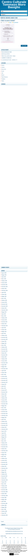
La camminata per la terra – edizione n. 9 (9, 59)
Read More (24, 45)
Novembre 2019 (4, 362)
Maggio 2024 (4, 312)
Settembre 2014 (5, 415)
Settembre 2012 (5, 450)
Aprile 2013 (4, 438)
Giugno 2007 (4, 513)
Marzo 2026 (4, 278)
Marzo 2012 (4, 456)
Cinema (3, 67)
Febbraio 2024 (4, 317)
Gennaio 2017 (4, 390)
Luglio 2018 (4, 370)
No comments (15, 22)
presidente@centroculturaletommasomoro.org (14, 531)
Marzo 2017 (4, 388)
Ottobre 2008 (4, 505)
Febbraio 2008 (4, 511)
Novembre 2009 (4, 491)
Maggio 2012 (4, 454)
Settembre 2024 (5, 310)
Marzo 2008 (4, 509)
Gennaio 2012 (4, 460)
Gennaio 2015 (4, 409)
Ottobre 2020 (4, 356)
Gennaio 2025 (4, 302)
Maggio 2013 (4, 437)
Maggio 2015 (4, 405)
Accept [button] (11, 554)
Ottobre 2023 (4, 323)
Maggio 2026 (4, 274)
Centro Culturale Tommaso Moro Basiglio (14, 4)
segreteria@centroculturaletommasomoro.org (14, 533)
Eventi (10, 22)
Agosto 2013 (4, 431)
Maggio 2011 (4, 472)
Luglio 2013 (4, 433)
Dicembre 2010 (4, 476)
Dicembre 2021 (4, 349)
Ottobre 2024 (4, 308)
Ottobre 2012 (4, 448)
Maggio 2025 (4, 296)
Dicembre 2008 (4, 503)
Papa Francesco (5, 76)
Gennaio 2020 (4, 360)
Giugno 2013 (4, 435)
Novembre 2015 (4, 403)
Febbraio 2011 (4, 474)
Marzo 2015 (4, 407)
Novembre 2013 (4, 425)
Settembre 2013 (5, 429)
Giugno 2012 (4, 452)
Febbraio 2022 (4, 347)
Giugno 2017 (4, 384)
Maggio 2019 (4, 366)
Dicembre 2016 (4, 392)
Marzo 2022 (4, 345)
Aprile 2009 (4, 501)
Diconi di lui (4, 69)
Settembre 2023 (5, 325)
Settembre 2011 (4, 468)
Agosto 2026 (4, 272)
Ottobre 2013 (4, 427)
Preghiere (3, 78)
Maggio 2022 (4, 343)
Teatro (3, 80)
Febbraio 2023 (4, 335)
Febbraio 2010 (4, 485)
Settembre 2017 (5, 382)
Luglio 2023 (4, 327)
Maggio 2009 (4, 499)
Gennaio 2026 (4, 282)
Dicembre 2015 (4, 401)
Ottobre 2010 (4, 478)
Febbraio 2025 (4, 300)
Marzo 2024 (4, 315)
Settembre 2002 (5, 515)
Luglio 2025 (4, 292)
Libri (2, 73)
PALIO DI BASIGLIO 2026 (7, 52)
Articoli (3, 65)
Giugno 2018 (4, 372)
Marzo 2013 (4, 440)
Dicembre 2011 (4, 462)
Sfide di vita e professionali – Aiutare (8, 55)
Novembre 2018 (4, 368)
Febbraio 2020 (4, 358)
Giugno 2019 (4, 364)
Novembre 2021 (4, 351)
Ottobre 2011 (4, 466)
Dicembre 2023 (4, 321)
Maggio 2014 (4, 417)
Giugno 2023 (4, 329)
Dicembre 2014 (4, 411)
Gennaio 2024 (4, 319)
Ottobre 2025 (4, 288)
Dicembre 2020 (4, 354)
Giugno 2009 (4, 497)
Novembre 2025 (4, 286)
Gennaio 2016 (4, 399)
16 (25, 541)
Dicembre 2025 (4, 284)
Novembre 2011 (4, 464)
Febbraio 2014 (4, 421)
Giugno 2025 (4, 294)
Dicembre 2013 (4, 423)
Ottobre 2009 (4, 493)
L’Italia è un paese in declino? (8, 20)
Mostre (3, 75)
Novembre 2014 (4, 413)
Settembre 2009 (5, 495)
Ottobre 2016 (4, 394)
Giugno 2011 (4, 470)
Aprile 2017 (4, 386)
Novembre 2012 (4, 446)
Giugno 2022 (4, 341)
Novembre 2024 (4, 306)
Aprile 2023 (4, 333)
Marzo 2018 (4, 374)
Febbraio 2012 (4, 458)
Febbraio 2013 (4, 442)
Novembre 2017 (4, 380)
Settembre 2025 (5, 290)
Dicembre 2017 (4, 378)
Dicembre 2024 (4, 304)
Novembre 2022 (4, 339)
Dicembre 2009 (4, 489)
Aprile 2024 (4, 313)
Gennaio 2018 (4, 376)
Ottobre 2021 (4, 353)
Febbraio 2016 (4, 397)
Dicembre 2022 (4, 337)
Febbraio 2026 (4, 280)
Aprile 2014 (4, 419)
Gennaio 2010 (4, 487)
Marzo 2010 (4, 483)
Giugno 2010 (4, 481)
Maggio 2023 (4, 331)
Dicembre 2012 (4, 444)
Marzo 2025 (4, 298)
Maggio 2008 (4, 507)
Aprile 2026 (4, 276)
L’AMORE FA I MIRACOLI (6, 57)
